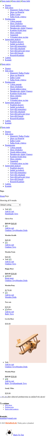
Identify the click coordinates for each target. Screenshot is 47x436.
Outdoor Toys (10, 230)
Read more (9, 278)
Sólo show (8, 405)
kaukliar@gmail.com (8, 418)
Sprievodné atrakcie (12, 409)
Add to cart (9, 211)
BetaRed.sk (11, 422)
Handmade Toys (11, 214)
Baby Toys (9, 314)
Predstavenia (9, 407)
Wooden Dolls (21, 230)
